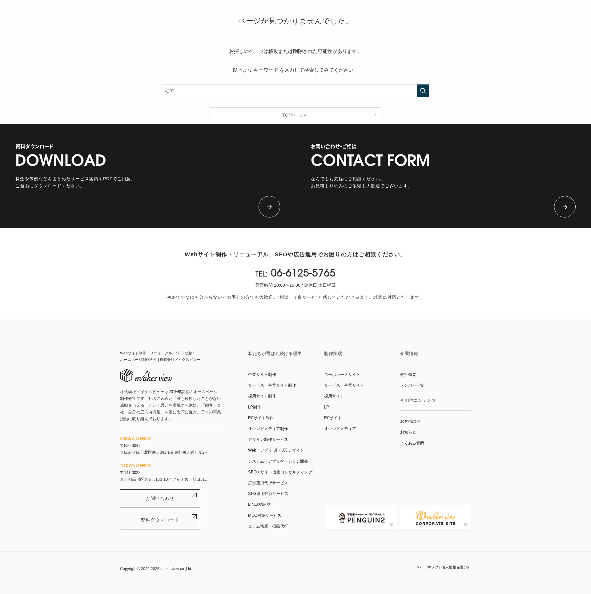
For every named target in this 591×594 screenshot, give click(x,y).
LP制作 (254, 407)
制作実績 (359, 18)
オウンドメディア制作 (268, 428)
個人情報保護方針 (456, 567)
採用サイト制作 (262, 396)
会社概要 (408, 374)
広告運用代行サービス (268, 482)
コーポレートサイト (342, 374)
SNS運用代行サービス (268, 493)
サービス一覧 (326, 18)
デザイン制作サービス (268, 439)
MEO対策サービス (264, 515)
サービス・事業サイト (344, 385)
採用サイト (334, 396)
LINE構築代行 (260, 504)
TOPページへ (295, 115)
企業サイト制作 (262, 374)
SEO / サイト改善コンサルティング (280, 472)
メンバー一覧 (412, 385)
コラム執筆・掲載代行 (268, 526)
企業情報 (421, 18)
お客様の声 (390, 18)
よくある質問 (412, 443)
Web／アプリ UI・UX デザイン (276, 450)
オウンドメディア (340, 428)
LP (326, 407)
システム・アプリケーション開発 (278, 461)
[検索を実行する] (423, 90)
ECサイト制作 (261, 418)
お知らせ (408, 432)
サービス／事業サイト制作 (272, 385)
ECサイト (333, 418)
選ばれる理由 (287, 18)
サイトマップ (427, 567)
